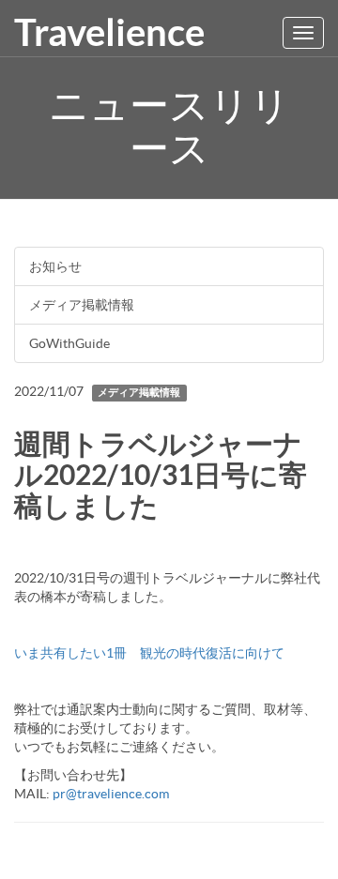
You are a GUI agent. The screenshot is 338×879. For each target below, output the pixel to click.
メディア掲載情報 (81, 304)
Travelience (109, 32)
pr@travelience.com (111, 793)
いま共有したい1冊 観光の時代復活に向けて (149, 652)
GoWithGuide (69, 343)
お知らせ (55, 266)
